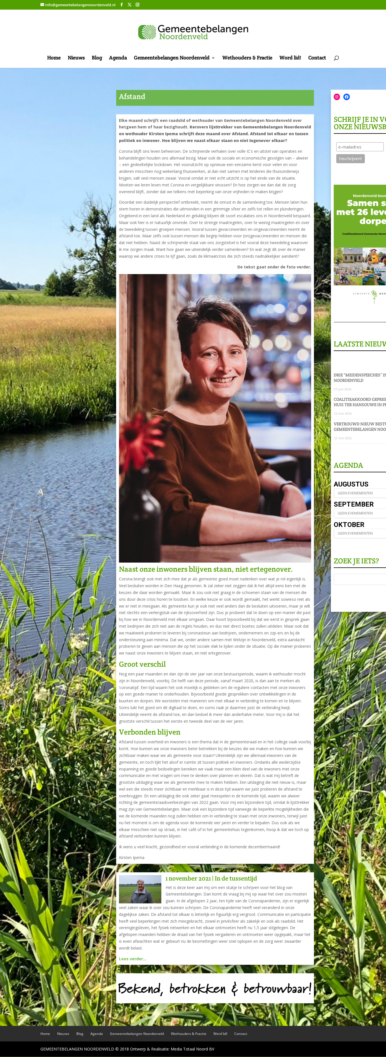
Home (54, 58)
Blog (97, 58)
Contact (317, 58)
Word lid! (290, 58)
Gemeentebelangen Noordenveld (172, 58)
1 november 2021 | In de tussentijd (211, 878)
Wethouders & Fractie (247, 58)
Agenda (118, 58)
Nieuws (76, 58)
